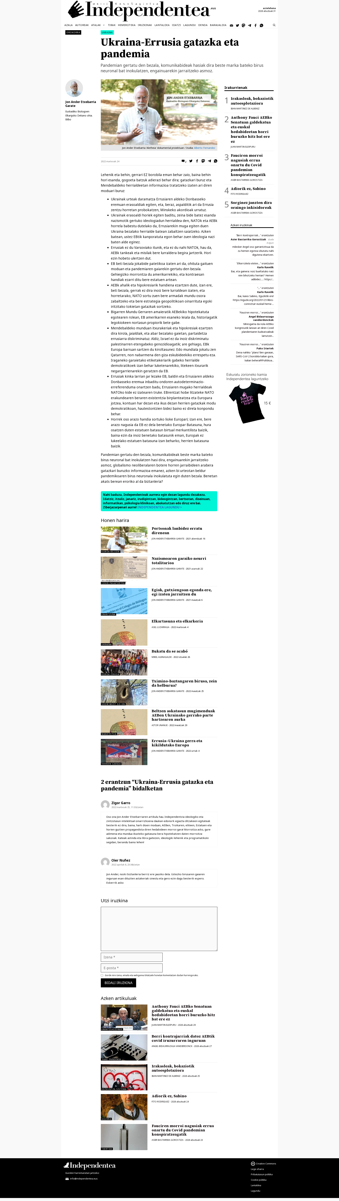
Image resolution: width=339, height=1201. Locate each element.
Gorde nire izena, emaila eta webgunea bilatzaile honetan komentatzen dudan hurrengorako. (151, 975)
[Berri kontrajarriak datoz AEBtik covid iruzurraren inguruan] (124, 1047)
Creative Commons (266, 1163)
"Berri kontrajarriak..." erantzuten (255, 235)
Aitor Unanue (160, 725)
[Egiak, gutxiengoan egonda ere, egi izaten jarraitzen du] (124, 613)
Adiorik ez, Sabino (169, 1096)
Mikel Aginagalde (162, 657)
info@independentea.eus (84, 1178)
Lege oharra (257, 1169)
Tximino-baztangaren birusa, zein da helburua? (184, 683)
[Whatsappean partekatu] (214, 161)
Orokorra (73, 32)
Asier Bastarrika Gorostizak (248, 239)
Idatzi (176, 25)
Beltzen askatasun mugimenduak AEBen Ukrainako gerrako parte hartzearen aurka (183, 715)
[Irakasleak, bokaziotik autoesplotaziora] (124, 1077)
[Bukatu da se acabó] (124, 662)
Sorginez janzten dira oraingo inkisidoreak (251, 205)
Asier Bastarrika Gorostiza (167, 1139)
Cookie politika (258, 1179)
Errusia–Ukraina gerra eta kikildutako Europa (177, 743)
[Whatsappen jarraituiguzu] (262, 25)
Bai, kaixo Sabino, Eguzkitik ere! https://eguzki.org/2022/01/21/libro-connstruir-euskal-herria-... (253, 300)
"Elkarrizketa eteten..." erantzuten (255, 263)
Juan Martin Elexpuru (164, 1024)
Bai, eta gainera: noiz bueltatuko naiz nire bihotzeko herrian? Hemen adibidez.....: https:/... (252, 275)
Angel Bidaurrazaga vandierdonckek (261, 318)
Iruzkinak (145, 25)
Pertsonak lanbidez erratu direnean (177, 530)
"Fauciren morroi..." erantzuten (256, 312)
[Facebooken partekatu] (196, 161)
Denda (203, 25)
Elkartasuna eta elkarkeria (177, 621)
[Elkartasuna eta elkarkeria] (124, 632)
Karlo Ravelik (265, 267)
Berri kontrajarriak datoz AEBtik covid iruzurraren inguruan (183, 1038)
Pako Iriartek (265, 348)
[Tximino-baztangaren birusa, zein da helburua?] (124, 692)
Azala (68, 25)
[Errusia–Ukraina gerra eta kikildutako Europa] (124, 752)
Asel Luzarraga (160, 627)
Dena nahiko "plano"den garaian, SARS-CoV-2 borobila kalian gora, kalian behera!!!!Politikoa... (255, 356)
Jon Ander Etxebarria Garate (168, 538)
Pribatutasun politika (262, 1174)
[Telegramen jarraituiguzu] (250, 25)
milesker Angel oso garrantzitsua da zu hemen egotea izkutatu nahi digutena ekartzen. (253, 250)
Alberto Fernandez (204, 147)
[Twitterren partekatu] (190, 161)
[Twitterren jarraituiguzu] (238, 25)
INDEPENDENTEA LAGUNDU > (159, 507)
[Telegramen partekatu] (208, 161)
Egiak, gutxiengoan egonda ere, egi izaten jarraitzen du (182, 592)
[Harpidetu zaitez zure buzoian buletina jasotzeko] (232, 25)
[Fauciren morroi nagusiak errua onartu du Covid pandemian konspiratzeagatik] (124, 1137)
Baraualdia (218, 25)
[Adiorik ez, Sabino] (124, 1107)
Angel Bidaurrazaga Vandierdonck (172, 1046)
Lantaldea (162, 25)
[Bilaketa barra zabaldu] (274, 25)
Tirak (112, 25)
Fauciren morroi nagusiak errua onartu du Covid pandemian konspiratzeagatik (183, 1130)
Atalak (96, 25)
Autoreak (82, 25)
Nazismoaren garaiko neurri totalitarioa (179, 560)
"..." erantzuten (265, 288)
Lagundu (189, 25)
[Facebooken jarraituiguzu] (256, 25)
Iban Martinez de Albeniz (166, 1075)
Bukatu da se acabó (170, 651)
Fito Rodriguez (160, 1101)
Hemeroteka (126, 25)
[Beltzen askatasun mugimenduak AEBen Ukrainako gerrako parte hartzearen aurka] (124, 722)
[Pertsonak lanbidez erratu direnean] (124, 550)
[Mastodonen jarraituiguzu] (244, 25)
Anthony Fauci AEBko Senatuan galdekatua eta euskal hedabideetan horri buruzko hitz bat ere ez (183, 1013)
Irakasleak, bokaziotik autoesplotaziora (173, 1068)
